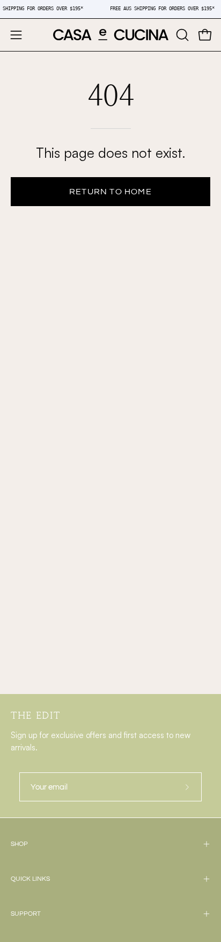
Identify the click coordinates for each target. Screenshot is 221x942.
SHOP (19, 844)
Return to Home (110, 191)
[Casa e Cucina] (110, 35)
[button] (181, 34)
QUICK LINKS (30, 878)
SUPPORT (26, 913)
